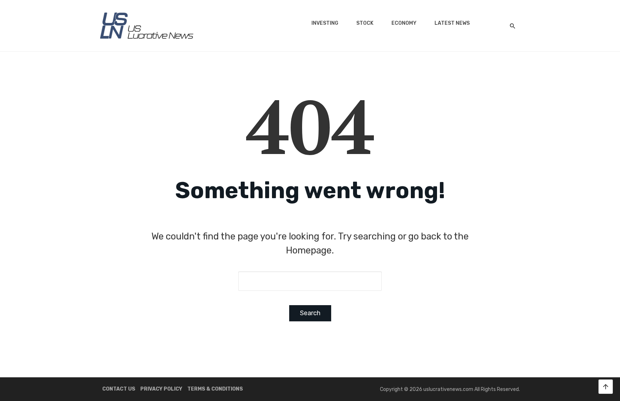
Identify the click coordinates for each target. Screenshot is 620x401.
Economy (404, 23)
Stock (365, 23)
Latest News (452, 23)
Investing (324, 23)
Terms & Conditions (215, 389)
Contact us (118, 389)
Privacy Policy (161, 389)
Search (310, 313)
